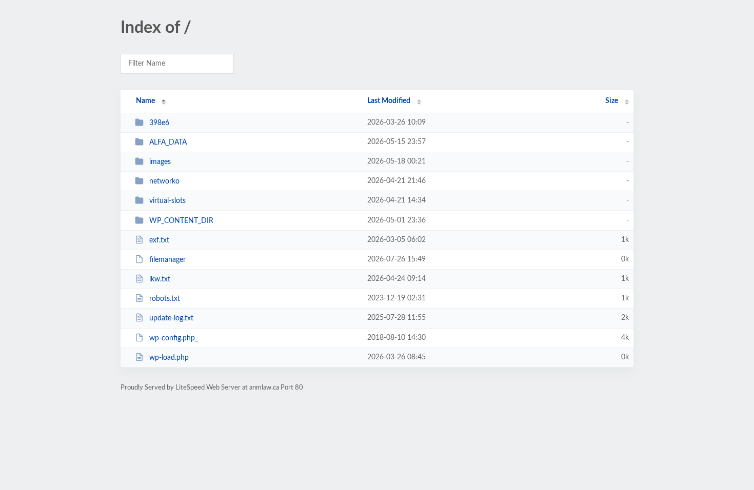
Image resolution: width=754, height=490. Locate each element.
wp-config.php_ (173, 338)
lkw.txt (159, 279)
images (160, 162)
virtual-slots (167, 201)
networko (164, 181)
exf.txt (159, 240)
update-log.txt (171, 318)
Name (145, 101)
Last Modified (388, 101)
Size (611, 101)
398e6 (159, 123)
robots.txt (164, 298)
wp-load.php (169, 357)
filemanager (167, 259)
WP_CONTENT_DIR (181, 220)
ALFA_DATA (168, 142)
